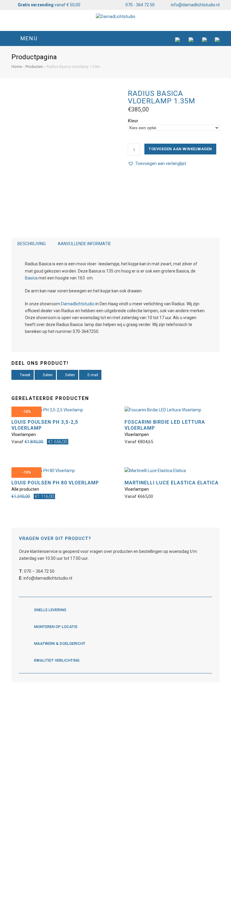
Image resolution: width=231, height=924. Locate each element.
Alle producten (25, 489)
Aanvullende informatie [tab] (84, 243)
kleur (133, 120)
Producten (34, 66)
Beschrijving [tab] (31, 243)
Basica (31, 278)
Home (16, 66)
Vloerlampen (23, 434)
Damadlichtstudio (77, 303)
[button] (115, 38)
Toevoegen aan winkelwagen (180, 149)
